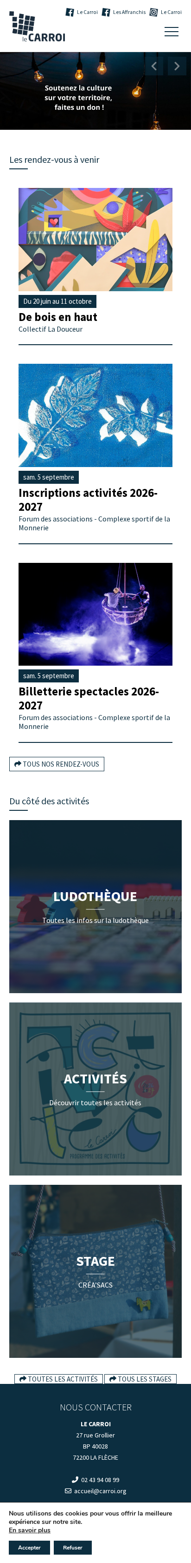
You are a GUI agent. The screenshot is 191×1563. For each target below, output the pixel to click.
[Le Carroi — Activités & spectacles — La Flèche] (37, 26)
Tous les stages (144, 1379)
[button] (154, 66)
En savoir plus (30, 1530)
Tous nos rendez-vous (60, 764)
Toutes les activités (62, 1379)
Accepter (29, 1547)
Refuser (73, 1547)
